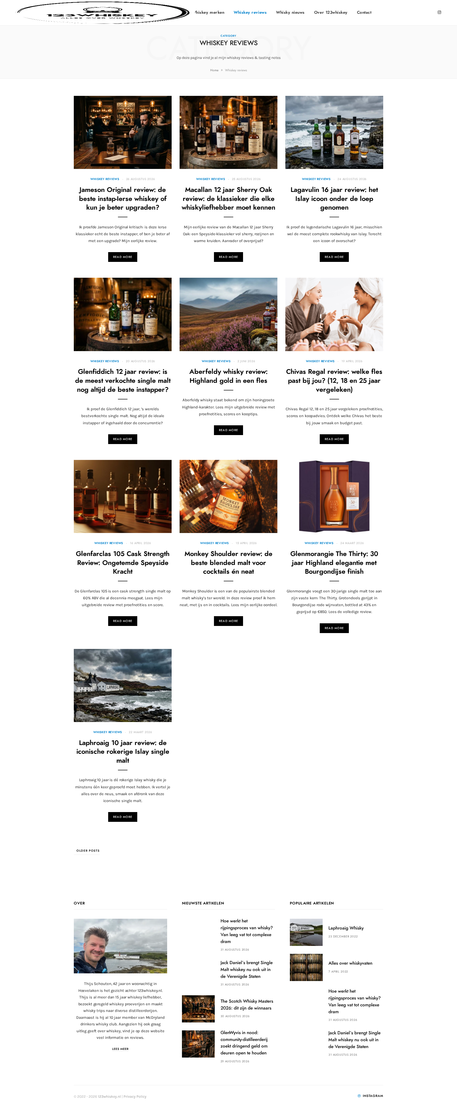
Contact (364, 13)
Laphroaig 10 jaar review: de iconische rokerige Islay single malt (122, 752)
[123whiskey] (102, 13)
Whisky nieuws (290, 13)
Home (214, 70)
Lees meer (120, 1049)
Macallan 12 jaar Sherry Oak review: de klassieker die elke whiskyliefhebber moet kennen (228, 199)
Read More (122, 257)
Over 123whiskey (331, 13)
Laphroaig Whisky (346, 928)
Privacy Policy (135, 1096)
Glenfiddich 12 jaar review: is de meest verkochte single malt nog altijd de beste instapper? (123, 381)
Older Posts (88, 850)
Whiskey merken (208, 13)
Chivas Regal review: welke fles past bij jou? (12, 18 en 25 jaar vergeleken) (334, 381)
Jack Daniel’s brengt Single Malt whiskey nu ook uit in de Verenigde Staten (247, 969)
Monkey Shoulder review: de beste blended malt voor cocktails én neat (228, 563)
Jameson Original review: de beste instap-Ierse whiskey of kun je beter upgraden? (123, 199)
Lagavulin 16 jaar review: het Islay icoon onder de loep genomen (334, 199)
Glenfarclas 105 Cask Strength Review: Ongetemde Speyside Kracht (123, 563)
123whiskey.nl (109, 1096)
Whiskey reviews (250, 13)
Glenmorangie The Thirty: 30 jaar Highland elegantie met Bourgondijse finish (334, 563)
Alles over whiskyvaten (350, 963)
